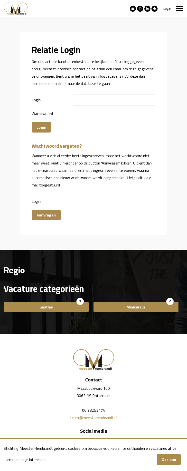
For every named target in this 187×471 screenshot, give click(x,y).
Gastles (46, 307)
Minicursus (136, 307)
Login (167, 8)
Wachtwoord (42, 113)
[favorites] (154, 8)
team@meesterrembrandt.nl (93, 417)
